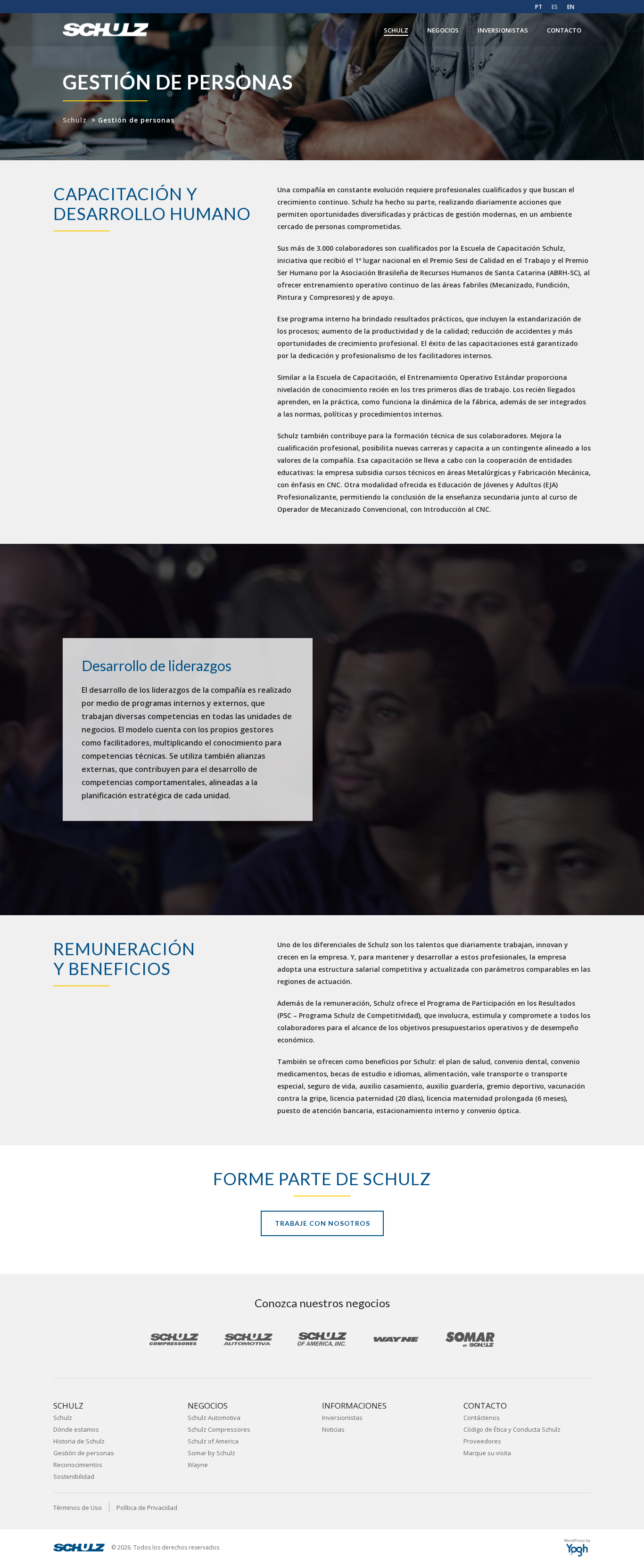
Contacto (564, 30)
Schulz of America (213, 1441)
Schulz (396, 30)
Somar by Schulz (211, 1453)
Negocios (443, 30)
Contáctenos (481, 1417)
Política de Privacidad (146, 1508)
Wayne (198, 1464)
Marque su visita (487, 1453)
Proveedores (482, 1441)
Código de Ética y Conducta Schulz (512, 1429)
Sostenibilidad (73, 1476)
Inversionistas (503, 30)
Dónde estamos (76, 1429)
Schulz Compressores (219, 1429)
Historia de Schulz (79, 1441)
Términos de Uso (77, 1508)
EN (570, 7)
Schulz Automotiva (214, 1417)
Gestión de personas (83, 1453)
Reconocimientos (77, 1464)
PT (538, 7)
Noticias (333, 1429)
